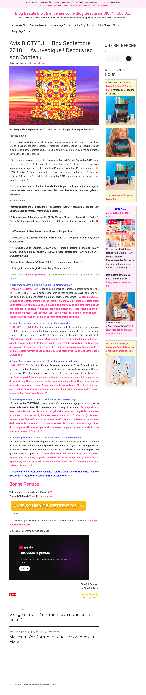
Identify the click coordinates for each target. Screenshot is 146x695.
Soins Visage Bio (58, 25)
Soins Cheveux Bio (107, 25)
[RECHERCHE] (128, 58)
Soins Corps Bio (82, 25)
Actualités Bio (19, 25)
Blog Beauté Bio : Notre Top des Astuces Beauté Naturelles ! (33, 684)
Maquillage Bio (19, 31)
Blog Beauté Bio (29, 13)
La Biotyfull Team (37, 63)
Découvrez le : (120, 349)
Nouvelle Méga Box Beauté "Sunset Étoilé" (119, 86)
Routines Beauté (38, 25)
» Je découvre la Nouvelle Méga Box (119, 197)
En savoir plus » (114, 333)
